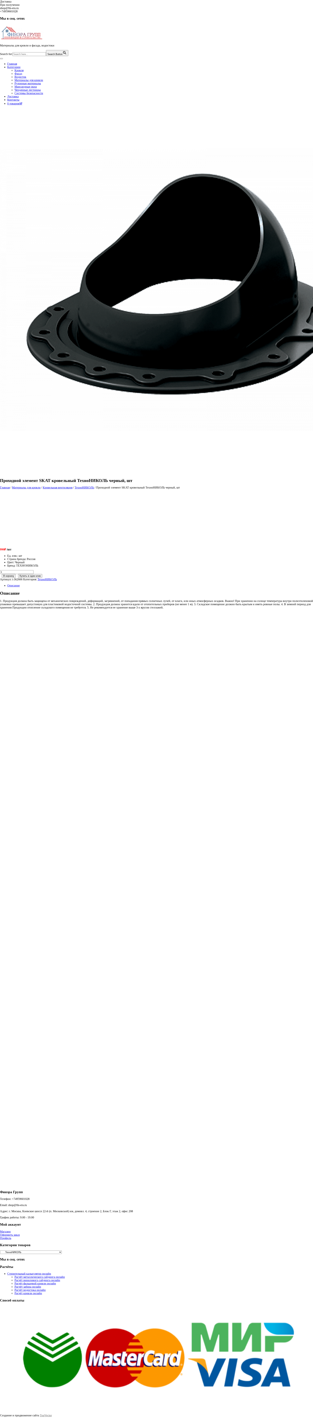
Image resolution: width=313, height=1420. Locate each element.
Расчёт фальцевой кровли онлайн (35, 1283)
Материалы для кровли (28, 80)
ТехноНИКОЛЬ (84, 487)
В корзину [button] (36, 675)
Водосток (20, 76)
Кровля (19, 70)
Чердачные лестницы (27, 89)
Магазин (5, 1231)
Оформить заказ (10, 1234)
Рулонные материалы (27, 83)
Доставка (13, 96)
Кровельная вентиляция (57, 487)
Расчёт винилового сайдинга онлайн (37, 1280)
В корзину (8, 576)
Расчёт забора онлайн (27, 1286)
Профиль (5, 1238)
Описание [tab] (13, 585)
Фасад (18, 73)
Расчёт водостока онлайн (30, 1290)
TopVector (46, 1415)
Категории (13, 67)
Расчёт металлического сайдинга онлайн (39, 1276)
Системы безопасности (28, 93)
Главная (12, 63)
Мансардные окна (25, 86)
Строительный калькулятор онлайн (29, 1273)
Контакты (13, 99)
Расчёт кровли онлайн (28, 1293)
